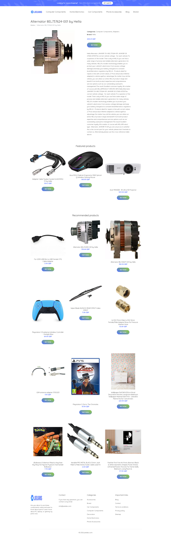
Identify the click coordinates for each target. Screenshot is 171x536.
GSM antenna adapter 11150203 (48, 392)
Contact (118, 503)
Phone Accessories (114, 12)
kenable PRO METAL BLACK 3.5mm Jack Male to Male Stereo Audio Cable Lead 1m (86, 464)
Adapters (116, 32)
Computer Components (56, 12)
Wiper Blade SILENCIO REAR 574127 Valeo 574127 (85, 309)
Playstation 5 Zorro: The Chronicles (85, 404)
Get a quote (107, 3)
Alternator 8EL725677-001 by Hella (123, 262)
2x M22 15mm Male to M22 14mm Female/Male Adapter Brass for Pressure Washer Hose (123, 322)
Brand (135, 12)
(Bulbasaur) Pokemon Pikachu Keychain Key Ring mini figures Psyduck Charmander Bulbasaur (48, 465)
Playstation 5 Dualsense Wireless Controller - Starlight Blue (48, 333)
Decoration (91, 514)
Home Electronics (77, 12)
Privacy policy (120, 511)
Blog (127, 12)
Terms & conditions (121, 507)
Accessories (91, 500)
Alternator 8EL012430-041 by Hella (85, 247)
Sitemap (118, 514)
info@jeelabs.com (65, 506)
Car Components (95, 12)
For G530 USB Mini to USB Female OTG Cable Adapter (48, 260)
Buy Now (94, 45)
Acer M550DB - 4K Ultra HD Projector (123, 190)
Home (33, 25)
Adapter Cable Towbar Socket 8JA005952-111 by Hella (48, 180)
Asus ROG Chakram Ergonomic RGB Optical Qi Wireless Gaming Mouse (85, 176)
